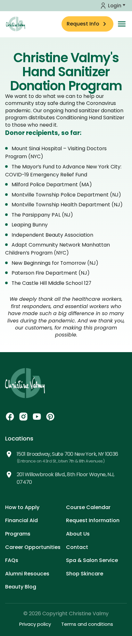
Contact (77, 547)
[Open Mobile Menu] (122, 24)
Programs (17, 533)
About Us (78, 533)
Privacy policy (35, 624)
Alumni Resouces (27, 573)
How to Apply (22, 507)
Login (114, 5)
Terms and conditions (87, 624)
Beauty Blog (20, 586)
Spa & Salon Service (92, 560)
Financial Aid (21, 520)
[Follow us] (10, 416)
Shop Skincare (84, 573)
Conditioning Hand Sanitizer (90, 117)
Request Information (93, 520)
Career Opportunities (33, 547)
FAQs (11, 560)
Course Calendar (88, 507)
